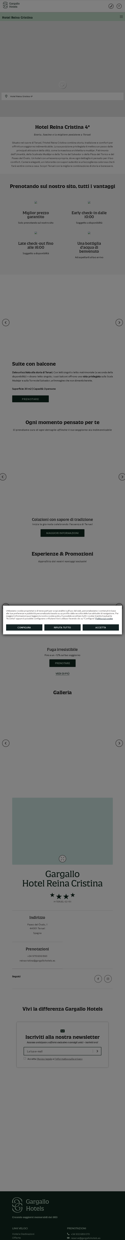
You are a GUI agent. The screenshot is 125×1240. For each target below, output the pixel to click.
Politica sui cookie (104, 618)
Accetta (100, 627)
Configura (24, 627)
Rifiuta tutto (62, 627)
